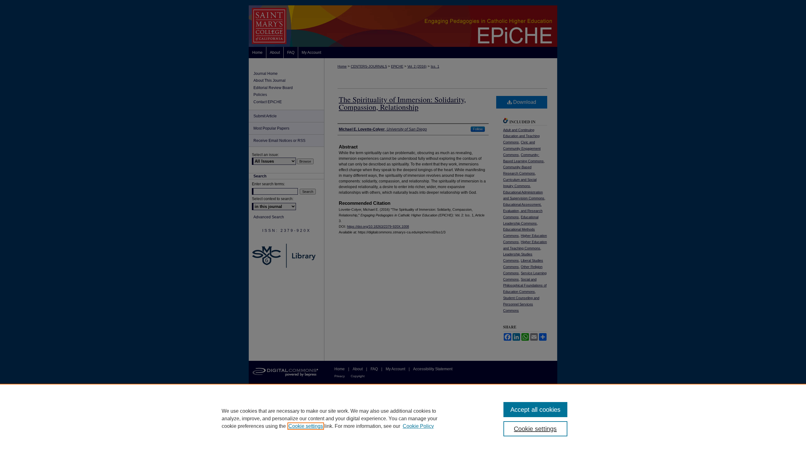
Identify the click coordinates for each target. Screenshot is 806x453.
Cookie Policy (418, 426)
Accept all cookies (535, 409)
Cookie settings (305, 426)
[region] (403, 418)
